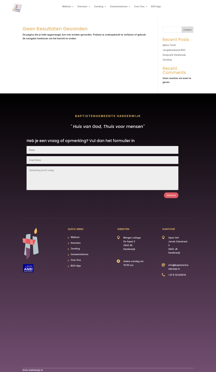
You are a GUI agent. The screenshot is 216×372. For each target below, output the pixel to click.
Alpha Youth (169, 45)
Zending (98, 6)
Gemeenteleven (119, 6)
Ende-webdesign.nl (33, 370)
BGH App (156, 6)
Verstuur (171, 195)
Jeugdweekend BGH (174, 50)
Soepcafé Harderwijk (174, 55)
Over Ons (139, 6)
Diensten (82, 6)
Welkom (66, 6)
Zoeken (187, 29)
